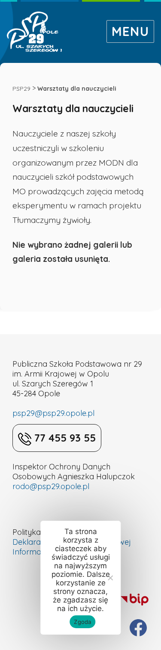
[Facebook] (138, 627)
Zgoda (82, 621)
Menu (130, 31)
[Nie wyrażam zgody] (110, 577)
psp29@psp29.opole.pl (53, 413)
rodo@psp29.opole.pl (50, 486)
